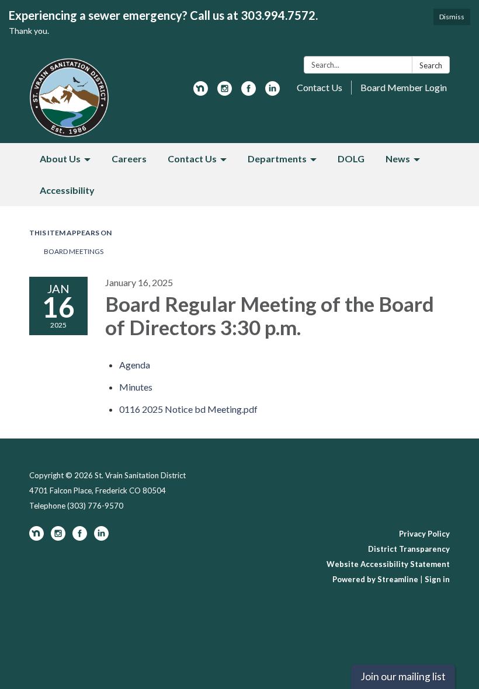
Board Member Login (403, 87)
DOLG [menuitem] (351, 158)
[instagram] (224, 92)
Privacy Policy (424, 533)
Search (430, 65)
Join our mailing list (403, 676)
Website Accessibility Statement (388, 564)
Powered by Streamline (375, 579)
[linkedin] (272, 92)
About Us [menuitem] (60, 158)
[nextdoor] (200, 92)
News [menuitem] (398, 158)
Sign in (437, 579)
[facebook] (248, 92)
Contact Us (319, 87)
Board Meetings (73, 251)
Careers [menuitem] (129, 158)
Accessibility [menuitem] (67, 190)
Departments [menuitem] (277, 158)
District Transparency (409, 549)
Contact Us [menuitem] (192, 158)
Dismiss (451, 16)
